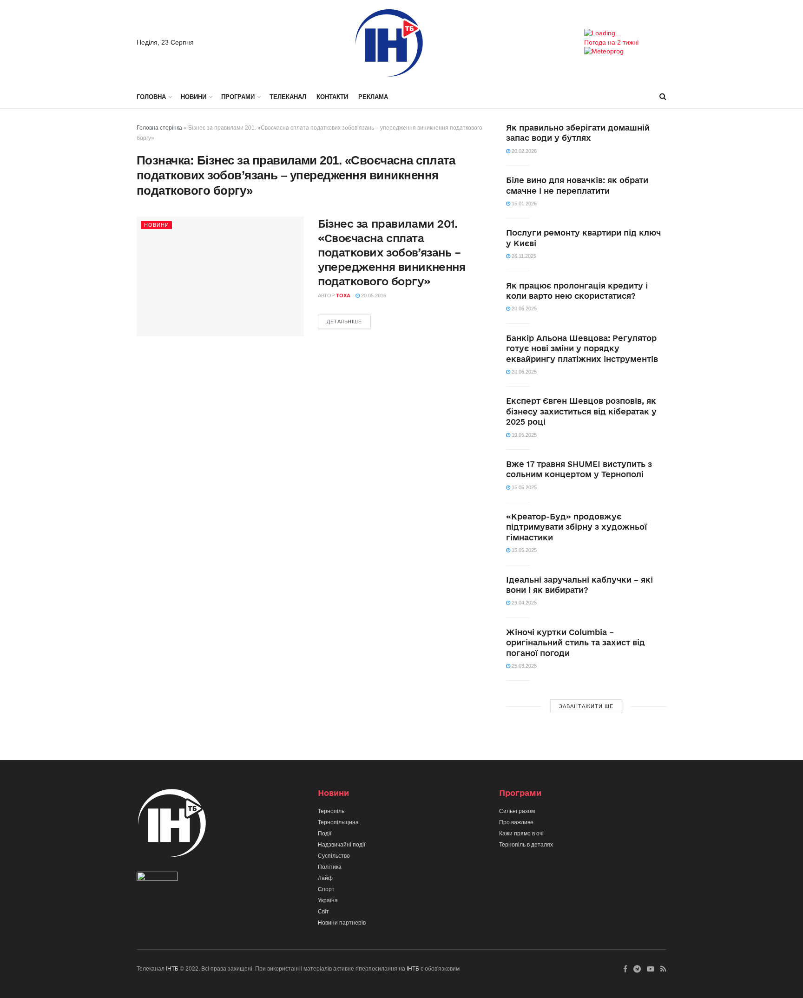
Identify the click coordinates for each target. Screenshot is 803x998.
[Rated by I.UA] (157, 878)
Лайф (325, 878)
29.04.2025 (523, 602)
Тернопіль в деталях (526, 844)
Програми (238, 96)
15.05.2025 (523, 487)
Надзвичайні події (341, 844)
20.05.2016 (373, 295)
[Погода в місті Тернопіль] (625, 33)
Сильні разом (517, 811)
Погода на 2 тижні (611, 42)
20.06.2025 (523, 308)
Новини (193, 96)
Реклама (373, 96)
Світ (323, 911)
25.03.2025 (523, 666)
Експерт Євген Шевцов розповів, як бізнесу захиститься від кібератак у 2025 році (581, 411)
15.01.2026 (523, 203)
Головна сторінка (159, 128)
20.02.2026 (523, 151)
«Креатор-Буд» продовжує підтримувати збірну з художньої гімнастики (576, 527)
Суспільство (334, 856)
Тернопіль (331, 811)
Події (324, 833)
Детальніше (344, 321)
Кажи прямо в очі (521, 833)
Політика (330, 867)
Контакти (332, 96)
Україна (328, 900)
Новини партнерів (342, 922)
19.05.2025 (523, 435)
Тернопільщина (338, 822)
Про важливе (516, 822)
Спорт (326, 889)
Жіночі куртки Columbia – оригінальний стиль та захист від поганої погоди (575, 642)
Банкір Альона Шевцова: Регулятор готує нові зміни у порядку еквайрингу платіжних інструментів (582, 348)
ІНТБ (172, 968)
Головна (151, 96)
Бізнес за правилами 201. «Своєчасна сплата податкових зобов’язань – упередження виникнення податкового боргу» (391, 252)
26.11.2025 (523, 256)
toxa (343, 295)
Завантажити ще (586, 706)
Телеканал (288, 96)
